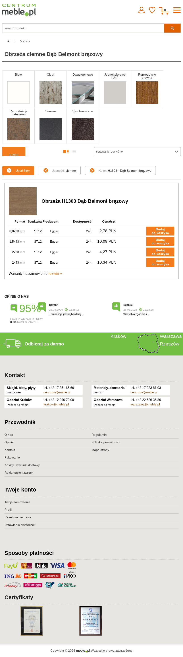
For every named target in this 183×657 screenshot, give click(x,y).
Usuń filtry (23, 170)
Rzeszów (169, 343)
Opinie (9, 442)
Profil (8, 509)
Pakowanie (12, 457)
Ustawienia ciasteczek (19, 525)
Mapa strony (100, 450)
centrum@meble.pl (57, 392)
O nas (8, 434)
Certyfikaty (18, 597)
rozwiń (53, 273)
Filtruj (13, 154)
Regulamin (99, 434)
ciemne (64, 170)
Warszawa (171, 336)
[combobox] (137, 151)
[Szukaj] (172, 28)
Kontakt (14, 375)
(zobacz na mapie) (18, 405)
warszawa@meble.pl (145, 404)
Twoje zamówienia (17, 502)
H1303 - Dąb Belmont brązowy (125, 170)
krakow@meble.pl (56, 404)
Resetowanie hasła (17, 517)
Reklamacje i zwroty (18, 472)
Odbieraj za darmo (44, 343)
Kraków (118, 336)
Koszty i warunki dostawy (22, 465)
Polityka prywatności (106, 442)
